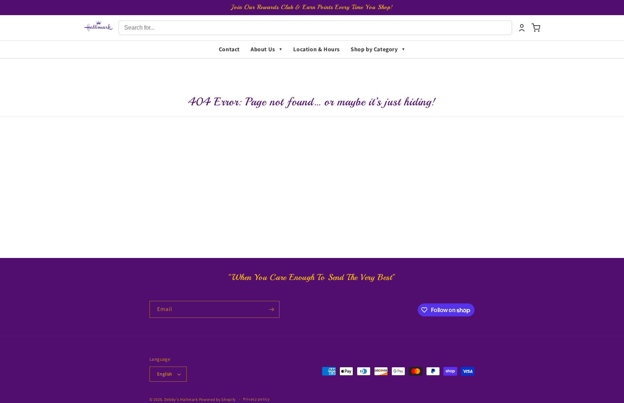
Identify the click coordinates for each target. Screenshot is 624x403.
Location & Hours (316, 49)
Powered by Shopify (217, 399)
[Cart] (536, 27)
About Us (263, 49)
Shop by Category (374, 49)
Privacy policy (256, 399)
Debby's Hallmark (181, 399)
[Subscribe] (271, 309)
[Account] (521, 27)
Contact (229, 49)
